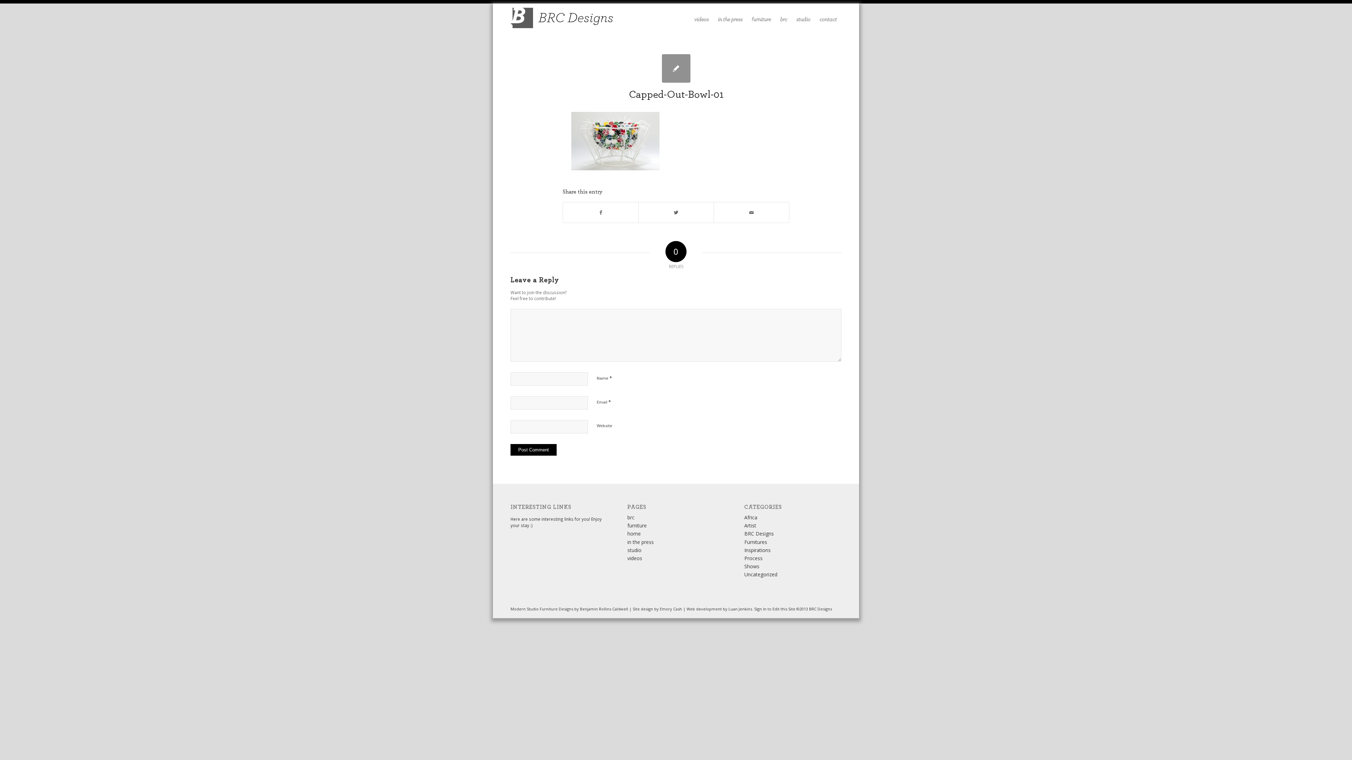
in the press (640, 542)
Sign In (760, 609)
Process (753, 558)
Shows (751, 566)
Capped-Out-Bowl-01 (676, 94)
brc (630, 517)
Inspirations (757, 550)
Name (604, 378)
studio (634, 550)
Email (604, 402)
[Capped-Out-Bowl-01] (676, 68)
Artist (750, 525)
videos (634, 558)
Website (604, 425)
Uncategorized (760, 574)
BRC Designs (759, 533)
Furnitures (755, 542)
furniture (637, 525)
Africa (750, 517)
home (634, 533)
